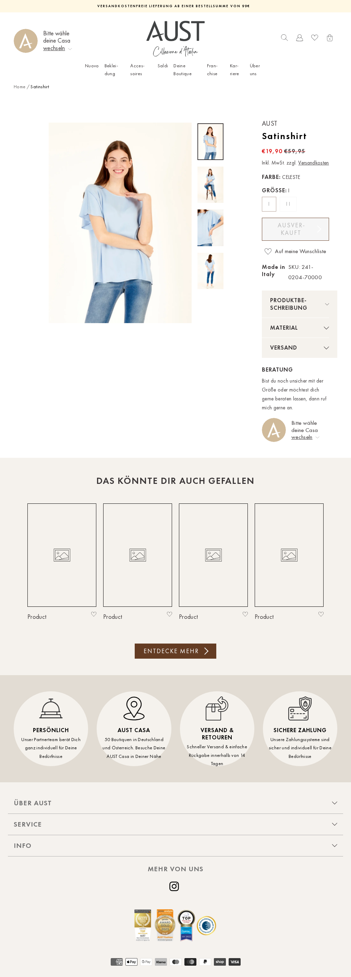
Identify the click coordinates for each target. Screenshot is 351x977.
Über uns (255, 69)
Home (19, 87)
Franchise (212, 69)
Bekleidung (111, 69)
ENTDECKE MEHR (171, 651)
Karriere (234, 69)
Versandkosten (313, 163)
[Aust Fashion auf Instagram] (175, 886)
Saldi (163, 66)
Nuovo (92, 66)
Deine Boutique (182, 69)
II (288, 204)
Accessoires (137, 69)
